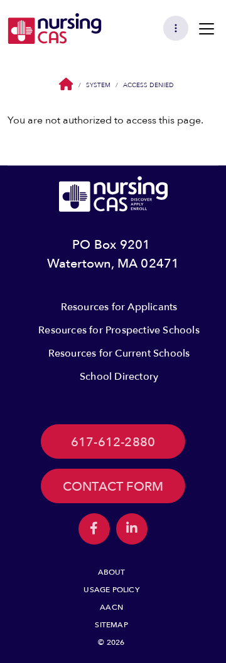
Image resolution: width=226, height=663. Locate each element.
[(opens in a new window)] (94, 529)
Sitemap (111, 625)
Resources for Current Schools (119, 353)
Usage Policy (111, 590)
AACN (111, 607)
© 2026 (111, 642)
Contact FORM (113, 486)
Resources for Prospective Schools (119, 330)
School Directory (119, 377)
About (112, 572)
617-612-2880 (113, 442)
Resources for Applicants (119, 307)
